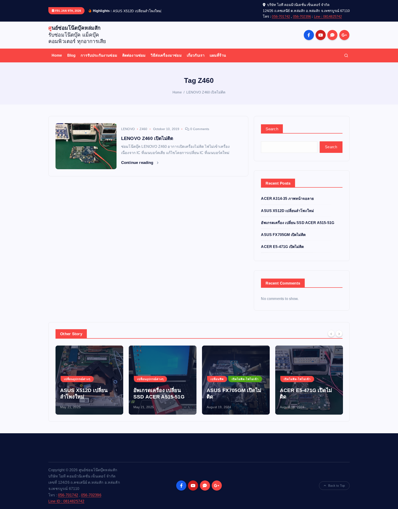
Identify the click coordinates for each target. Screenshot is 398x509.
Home (57, 55)
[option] (89, 380)
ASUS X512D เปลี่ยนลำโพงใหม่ (287, 211)
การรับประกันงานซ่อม (99, 55)
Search (272, 129)
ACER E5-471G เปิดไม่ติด (282, 247)
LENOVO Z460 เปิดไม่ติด (205, 92)
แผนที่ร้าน (218, 55)
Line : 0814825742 (328, 16)
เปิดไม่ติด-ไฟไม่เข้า (245, 379)
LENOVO (128, 129)
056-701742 (281, 16)
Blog (71, 55)
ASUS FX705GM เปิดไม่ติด (283, 235)
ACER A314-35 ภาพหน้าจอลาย (287, 199)
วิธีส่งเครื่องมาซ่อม (166, 55)
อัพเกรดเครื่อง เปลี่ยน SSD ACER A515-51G (297, 223)
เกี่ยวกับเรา (196, 55)
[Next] (339, 333)
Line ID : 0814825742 (66, 501)
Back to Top (336, 485)
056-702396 (302, 16)
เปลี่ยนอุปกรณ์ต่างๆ (77, 379)
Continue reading (138, 162)
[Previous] (331, 333)
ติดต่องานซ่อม (134, 55)
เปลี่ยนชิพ (217, 379)
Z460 (143, 129)
